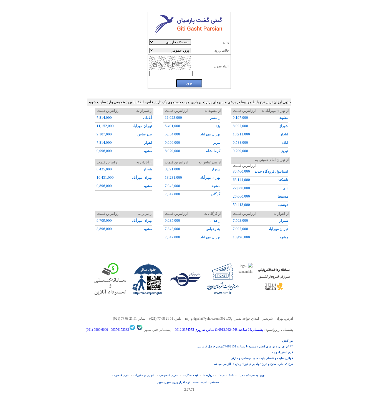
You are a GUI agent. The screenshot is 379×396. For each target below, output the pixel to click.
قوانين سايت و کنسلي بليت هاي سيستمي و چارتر (262, 358)
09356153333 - (118, 330)
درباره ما (208, 375)
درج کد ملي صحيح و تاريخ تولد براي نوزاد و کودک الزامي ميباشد (253, 363)
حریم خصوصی (168, 375)
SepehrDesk (226, 375)
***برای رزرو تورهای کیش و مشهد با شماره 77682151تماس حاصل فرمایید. (245, 346)
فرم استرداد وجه (282, 352)
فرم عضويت (120, 375)
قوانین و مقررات (143, 375)
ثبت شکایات (190, 375)
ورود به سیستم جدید (251, 375)
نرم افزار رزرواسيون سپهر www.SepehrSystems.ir (189, 382)
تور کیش (287, 340)
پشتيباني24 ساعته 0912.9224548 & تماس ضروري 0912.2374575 (219, 330)
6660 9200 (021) (97, 330)
